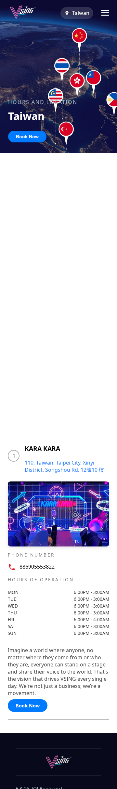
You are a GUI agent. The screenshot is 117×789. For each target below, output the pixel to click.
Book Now (27, 136)
